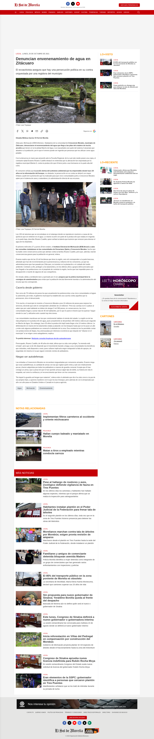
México (37, 12)
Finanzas (52, 12)
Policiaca (29, 12)
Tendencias (93, 12)
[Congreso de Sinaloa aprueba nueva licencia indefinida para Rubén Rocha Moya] (28, 662)
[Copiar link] (41, 131)
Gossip (77, 12)
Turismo (103, 12)
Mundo (44, 12)
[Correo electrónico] (36, 131)
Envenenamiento (46, 388)
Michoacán (31, 388)
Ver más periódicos (129, 5)
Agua (19, 388)
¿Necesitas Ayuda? (77, 717)
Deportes (111, 12)
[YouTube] (78, 4)
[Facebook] (68, 4)
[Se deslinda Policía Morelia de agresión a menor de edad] (106, 181)
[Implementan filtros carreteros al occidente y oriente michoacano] (28, 420)
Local (22, 12)
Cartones (68, 12)
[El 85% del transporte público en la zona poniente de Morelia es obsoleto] (28, 580)
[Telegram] (31, 131)
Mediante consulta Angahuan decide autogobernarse (51, 338)
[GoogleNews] (79, 723)
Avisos (119, 12)
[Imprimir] (47, 131)
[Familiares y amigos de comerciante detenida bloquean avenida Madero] (28, 559)
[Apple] (84, 723)
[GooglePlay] (89, 723)
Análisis (60, 12)
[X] (73, 4)
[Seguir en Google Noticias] (94, 131)
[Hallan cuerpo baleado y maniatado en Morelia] (28, 437)
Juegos (126, 12)
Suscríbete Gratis (119, 307)
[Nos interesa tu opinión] (77, 704)
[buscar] (138, 12)
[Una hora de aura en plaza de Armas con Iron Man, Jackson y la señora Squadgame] (106, 191)
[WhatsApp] (27, 131)
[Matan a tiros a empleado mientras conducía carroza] (28, 454)
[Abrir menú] (15, 12)
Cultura (84, 12)
